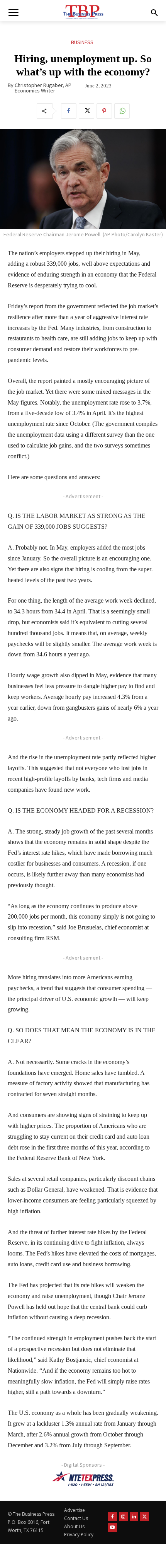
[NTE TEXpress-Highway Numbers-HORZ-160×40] (83, 1478)
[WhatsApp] (122, 111)
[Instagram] (123, 1516)
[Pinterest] (104, 111)
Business (82, 42)
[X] (86, 111)
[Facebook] (68, 111)
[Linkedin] (134, 1516)
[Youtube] (112, 1527)
